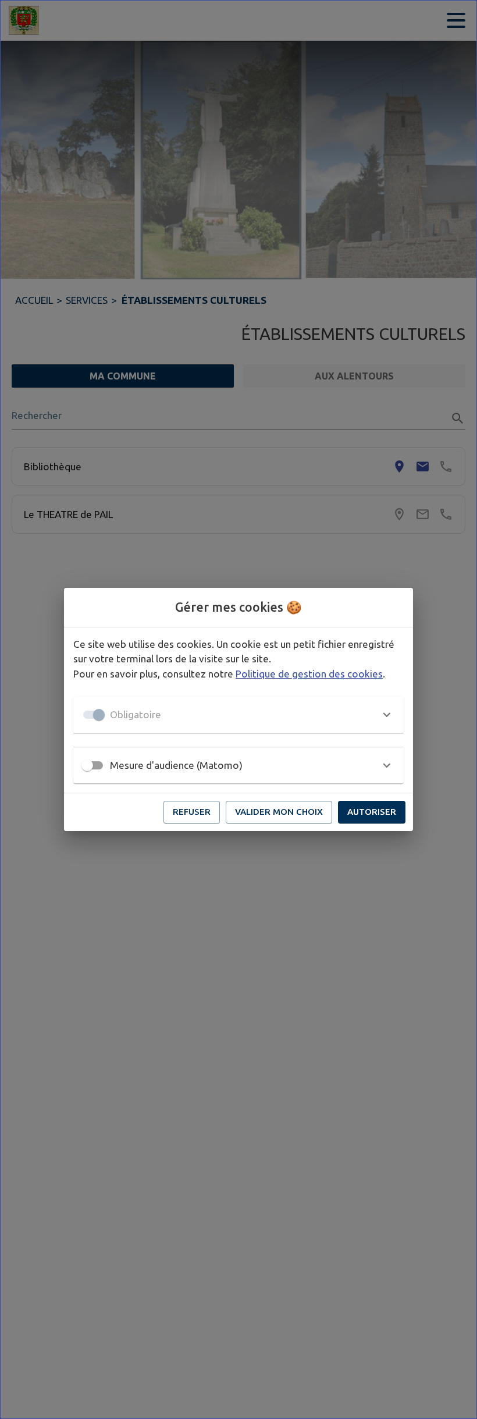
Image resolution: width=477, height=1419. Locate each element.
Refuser (192, 812)
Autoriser (371, 812)
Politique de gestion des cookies (309, 673)
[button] (238, 715)
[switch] (87, 765)
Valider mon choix (279, 812)
